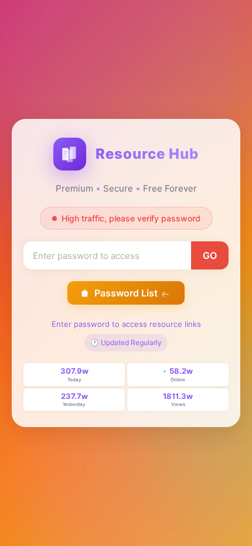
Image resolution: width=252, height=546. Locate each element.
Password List (126, 293)
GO (210, 255)
